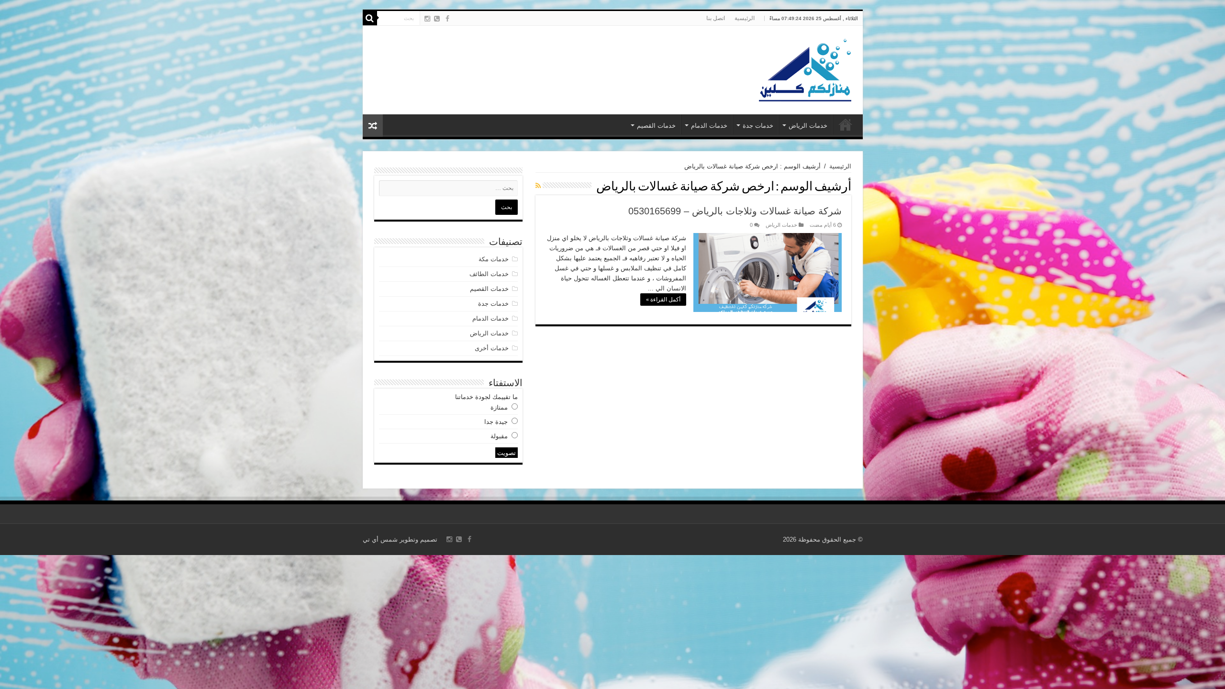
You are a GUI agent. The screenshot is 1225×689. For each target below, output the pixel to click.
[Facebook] (447, 18)
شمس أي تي (380, 539)
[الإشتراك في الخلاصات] (538, 185)
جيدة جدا (496, 421)
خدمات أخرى (492, 348)
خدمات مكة (494, 259)
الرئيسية (745, 18)
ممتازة (499, 407)
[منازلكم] (805, 68)
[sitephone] (437, 18)
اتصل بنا (715, 18)
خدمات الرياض (808, 125)
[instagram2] (427, 18)
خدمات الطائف (489, 274)
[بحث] (370, 18)
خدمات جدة (758, 125)
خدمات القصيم (656, 125)
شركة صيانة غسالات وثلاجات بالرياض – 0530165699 (735, 211)
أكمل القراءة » (663, 299)
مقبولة (499, 436)
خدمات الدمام (709, 125)
